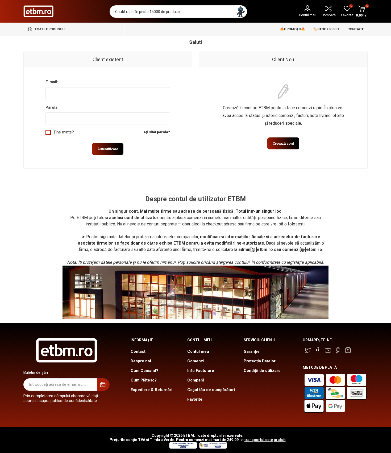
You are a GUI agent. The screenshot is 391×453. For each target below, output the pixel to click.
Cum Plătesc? (144, 380)
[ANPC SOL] (183, 447)
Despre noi (141, 361)
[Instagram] (348, 350)
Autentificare (107, 149)
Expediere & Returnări (151, 389)
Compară (329, 15)
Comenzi (195, 361)
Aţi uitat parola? (156, 132)
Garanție (252, 351)
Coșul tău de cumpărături (211, 389)
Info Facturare (200, 370)
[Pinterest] (338, 350)
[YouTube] (328, 350)
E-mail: (51, 81)
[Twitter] (307, 350)
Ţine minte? (63, 132)
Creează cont (283, 143)
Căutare (241, 11)
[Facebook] (318, 350)
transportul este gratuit (265, 440)
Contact (138, 351)
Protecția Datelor (260, 361)
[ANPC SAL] (212, 447)
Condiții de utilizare (262, 370)
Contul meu (307, 15)
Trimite (103, 384)
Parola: (52, 107)
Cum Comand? (144, 370)
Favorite (194, 399)
